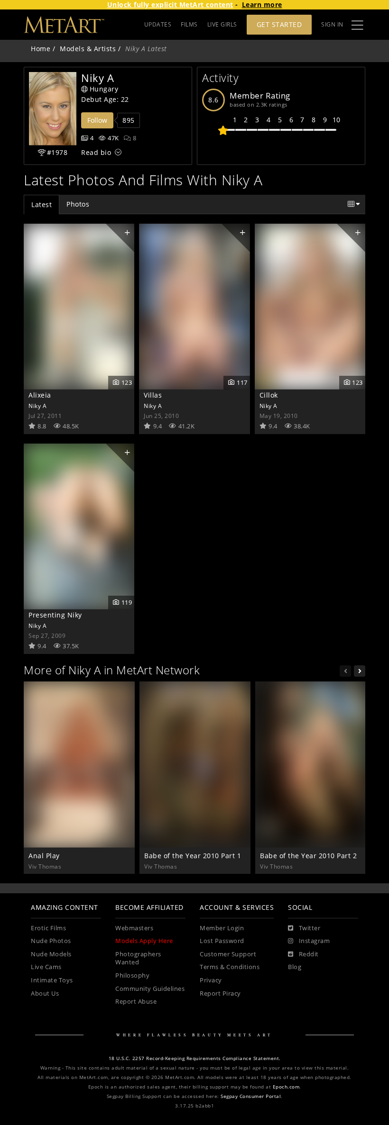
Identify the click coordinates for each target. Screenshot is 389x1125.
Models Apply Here (144, 941)
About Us (45, 993)
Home (40, 48)
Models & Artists (88, 48)
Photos (77, 204)
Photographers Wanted (138, 958)
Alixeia (39, 394)
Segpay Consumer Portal (251, 1096)
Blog (294, 967)
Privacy (211, 980)
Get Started (279, 24)
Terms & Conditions (229, 967)
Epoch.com (286, 1087)
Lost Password (222, 941)
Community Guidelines (150, 989)
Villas (153, 394)
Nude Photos (51, 941)
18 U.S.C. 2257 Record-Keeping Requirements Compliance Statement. (195, 1058)
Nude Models (51, 954)
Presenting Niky (55, 614)
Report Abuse (136, 1002)
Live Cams (46, 967)
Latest (41, 204)
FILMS (189, 24)
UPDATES (158, 24)
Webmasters (134, 928)
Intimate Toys (52, 980)
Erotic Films (48, 928)
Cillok (268, 394)
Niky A (37, 405)
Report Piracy (220, 993)
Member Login (222, 928)
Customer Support (228, 954)
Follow (97, 120)
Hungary (104, 88)
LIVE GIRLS (222, 24)
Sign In (332, 24)
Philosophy (132, 975)
